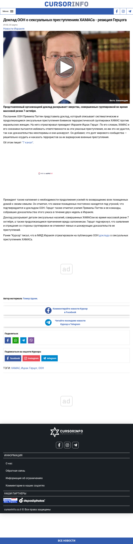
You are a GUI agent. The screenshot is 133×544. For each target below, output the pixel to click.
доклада (104, 235)
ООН (41, 368)
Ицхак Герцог (29, 368)
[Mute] (10, 102)
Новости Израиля (13, 28)
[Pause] (6, 102)
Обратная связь (15, 470)
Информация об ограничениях (24, 478)
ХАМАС (15, 368)
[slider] (18, 102)
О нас (9, 463)
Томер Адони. (30, 298)
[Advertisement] (63, 159)
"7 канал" (27, 142)
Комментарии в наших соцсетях (25, 485)
